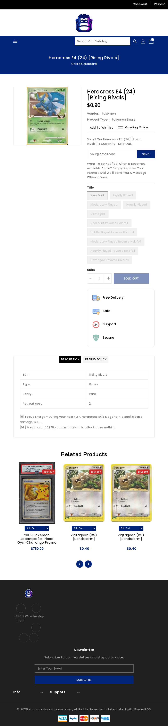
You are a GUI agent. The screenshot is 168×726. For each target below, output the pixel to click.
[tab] (70, 359)
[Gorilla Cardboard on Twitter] (14, 4)
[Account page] (143, 41)
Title (90, 187)
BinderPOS (142, 709)
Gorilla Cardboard (84, 64)
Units (91, 269)
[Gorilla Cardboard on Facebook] (6, 4)
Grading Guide (137, 127)
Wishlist (159, 4)
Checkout (140, 4)
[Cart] (152, 41)
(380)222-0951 (21, 618)
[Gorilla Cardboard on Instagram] (22, 4)
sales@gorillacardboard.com (36, 616)
